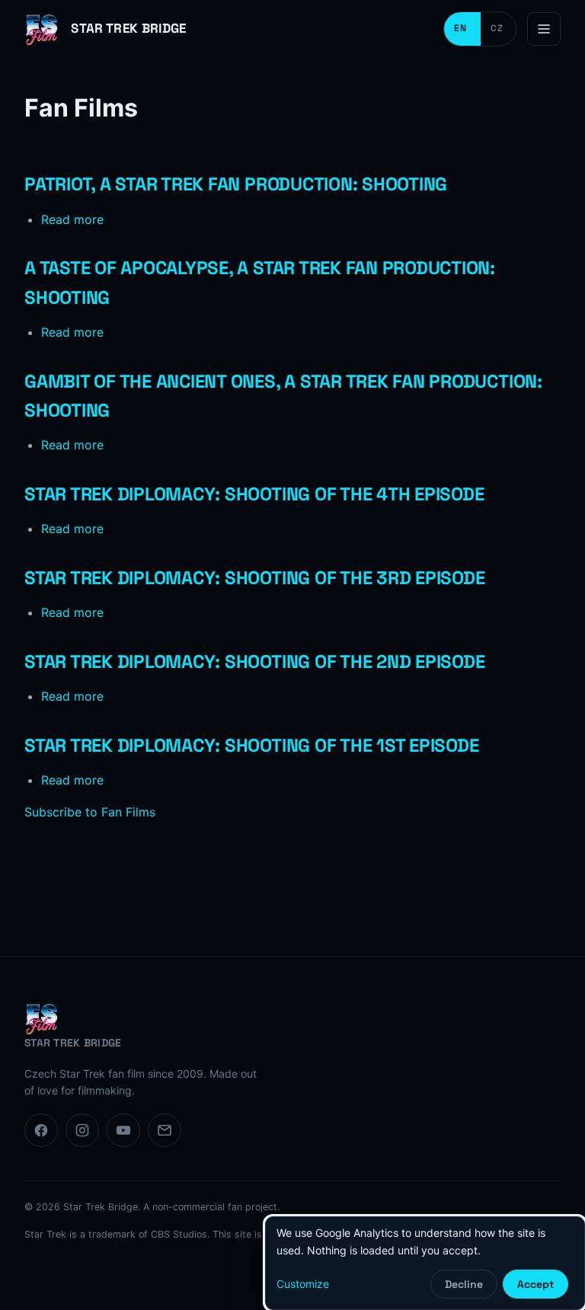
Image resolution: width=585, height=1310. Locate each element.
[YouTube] (123, 1130)
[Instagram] (82, 1130)
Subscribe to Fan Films (89, 812)
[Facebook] (41, 1130)
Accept (535, 1284)
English (462, 29)
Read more (72, 219)
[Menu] (544, 29)
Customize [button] (303, 1283)
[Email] (164, 1130)
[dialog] (425, 1263)
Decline (464, 1284)
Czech (498, 29)
